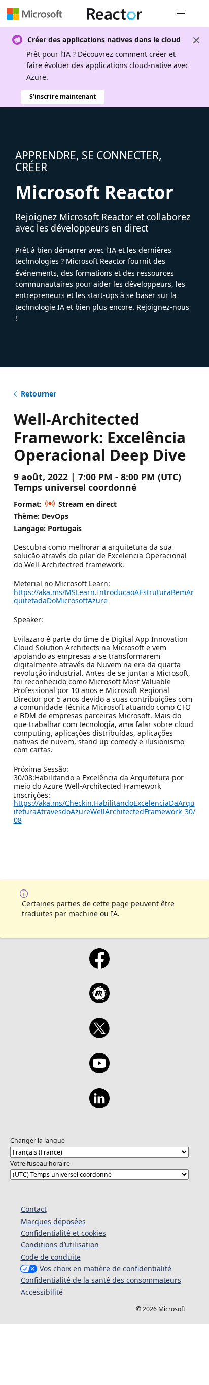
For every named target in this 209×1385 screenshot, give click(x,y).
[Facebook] (99, 965)
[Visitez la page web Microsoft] (34, 13)
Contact (34, 1209)
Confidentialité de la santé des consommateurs (101, 1280)
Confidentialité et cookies (63, 1233)
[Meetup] (99, 999)
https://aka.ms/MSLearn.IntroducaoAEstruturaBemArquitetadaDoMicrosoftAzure (104, 596)
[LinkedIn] (99, 1105)
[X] (99, 1034)
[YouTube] (99, 1069)
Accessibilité (42, 1292)
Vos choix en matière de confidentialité (105, 1268)
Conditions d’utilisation (60, 1244)
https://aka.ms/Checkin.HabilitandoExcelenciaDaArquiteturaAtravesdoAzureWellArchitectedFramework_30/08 (104, 811)
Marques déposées (53, 1221)
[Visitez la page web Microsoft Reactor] (115, 13)
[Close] (196, 40)
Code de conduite (51, 1257)
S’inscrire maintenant (62, 96)
